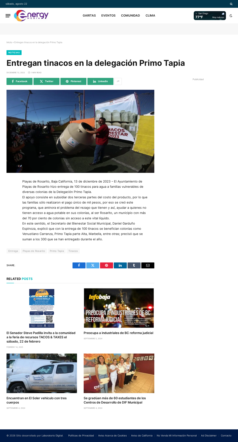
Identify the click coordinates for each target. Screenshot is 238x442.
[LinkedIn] (11, 208)
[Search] (230, 4)
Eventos (108, 15)
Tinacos (73, 250)
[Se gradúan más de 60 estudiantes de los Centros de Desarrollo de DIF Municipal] (119, 373)
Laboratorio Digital (52, 435)
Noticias (14, 52)
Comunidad (130, 15)
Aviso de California (141, 435)
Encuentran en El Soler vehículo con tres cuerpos (37, 400)
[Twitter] (11, 200)
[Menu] (8, 16)
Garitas (89, 15)
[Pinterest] (11, 216)
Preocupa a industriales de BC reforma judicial (118, 333)
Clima (150, 15)
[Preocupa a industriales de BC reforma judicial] (119, 308)
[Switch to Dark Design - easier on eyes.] (230, 15)
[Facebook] (11, 191)
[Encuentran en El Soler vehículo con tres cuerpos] (42, 373)
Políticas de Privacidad (81, 435)
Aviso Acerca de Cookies (112, 435)
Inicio (9, 42)
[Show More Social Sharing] (118, 81)
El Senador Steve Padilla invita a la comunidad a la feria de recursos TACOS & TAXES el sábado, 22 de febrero (41, 337)
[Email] (11, 225)
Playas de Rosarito (34, 250)
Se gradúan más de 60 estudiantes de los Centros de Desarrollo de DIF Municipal (115, 400)
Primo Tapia (57, 250)
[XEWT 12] (31, 15)
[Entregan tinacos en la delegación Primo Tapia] (80, 131)
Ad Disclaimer (209, 435)
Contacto (226, 435)
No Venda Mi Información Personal (177, 435)
